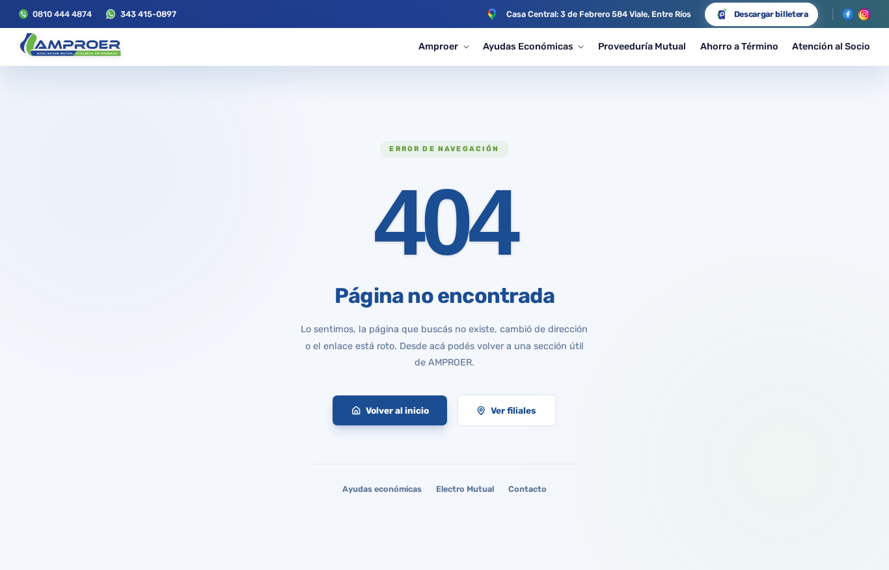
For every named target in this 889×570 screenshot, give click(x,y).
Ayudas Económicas (528, 46)
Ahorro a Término (739, 46)
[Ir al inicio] (70, 47)
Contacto (527, 489)
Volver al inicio (397, 410)
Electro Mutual (465, 489)
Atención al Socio (831, 46)
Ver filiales (513, 410)
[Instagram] (864, 14)
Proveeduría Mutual (642, 46)
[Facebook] (848, 14)
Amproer (438, 46)
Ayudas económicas (382, 489)
